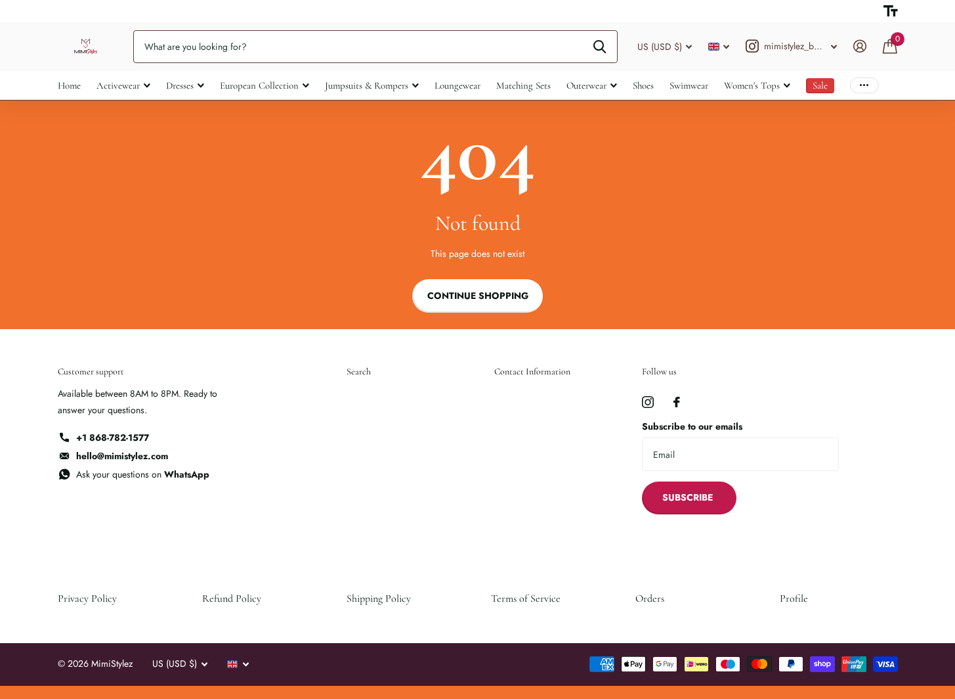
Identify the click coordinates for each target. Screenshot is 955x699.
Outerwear (586, 85)
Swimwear (688, 85)
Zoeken (600, 46)
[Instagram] (648, 402)
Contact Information (532, 371)
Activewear (118, 85)
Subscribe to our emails (692, 426)
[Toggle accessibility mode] (890, 11)
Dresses (180, 85)
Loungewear (457, 85)
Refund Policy (231, 598)
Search (359, 371)
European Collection (259, 85)
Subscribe (688, 497)
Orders (649, 598)
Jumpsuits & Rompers (366, 85)
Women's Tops (752, 85)
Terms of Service (526, 598)
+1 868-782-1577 (112, 437)
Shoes (643, 85)
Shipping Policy (379, 598)
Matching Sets (523, 85)
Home (69, 85)
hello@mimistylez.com (122, 455)
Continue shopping (477, 295)
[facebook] (676, 402)
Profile (794, 598)
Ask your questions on (142, 474)
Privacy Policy (87, 598)
